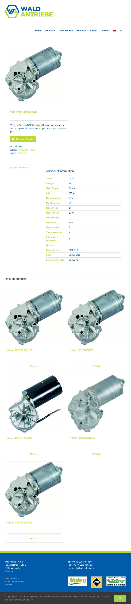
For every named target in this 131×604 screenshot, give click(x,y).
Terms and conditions (15, 581)
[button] (121, 30)
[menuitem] (114, 30)
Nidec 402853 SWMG (19, 438)
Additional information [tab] (18, 167)
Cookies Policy (12, 578)
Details (35, 366)
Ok (120, 598)
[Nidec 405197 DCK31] (34, 490)
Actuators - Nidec (27, 150)
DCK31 (23, 153)
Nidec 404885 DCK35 (82, 438)
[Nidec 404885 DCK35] (96, 403)
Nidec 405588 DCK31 (19, 350)
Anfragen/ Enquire (25, 139)
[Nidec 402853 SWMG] (34, 403)
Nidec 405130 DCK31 (82, 350)
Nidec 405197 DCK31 (19, 522)
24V (17, 153)
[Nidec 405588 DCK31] (34, 317)
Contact (8, 585)
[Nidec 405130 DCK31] (96, 317)
